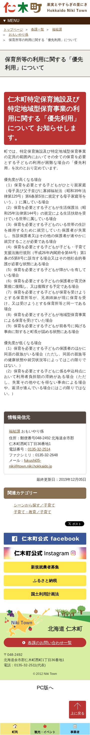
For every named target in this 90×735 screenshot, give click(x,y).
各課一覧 (37, 29)
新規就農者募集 (45, 567)
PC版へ (45, 687)
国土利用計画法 (45, 594)
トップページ (13, 29)
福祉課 (57, 29)
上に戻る (77, 713)
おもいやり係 (18, 34)
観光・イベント (45, 732)
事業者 (75, 732)
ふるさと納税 (45, 580)
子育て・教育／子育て (32, 512)
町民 (15, 732)
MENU (14, 20)
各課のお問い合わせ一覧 (50, 643)
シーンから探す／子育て (34, 505)
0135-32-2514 (39, 449)
